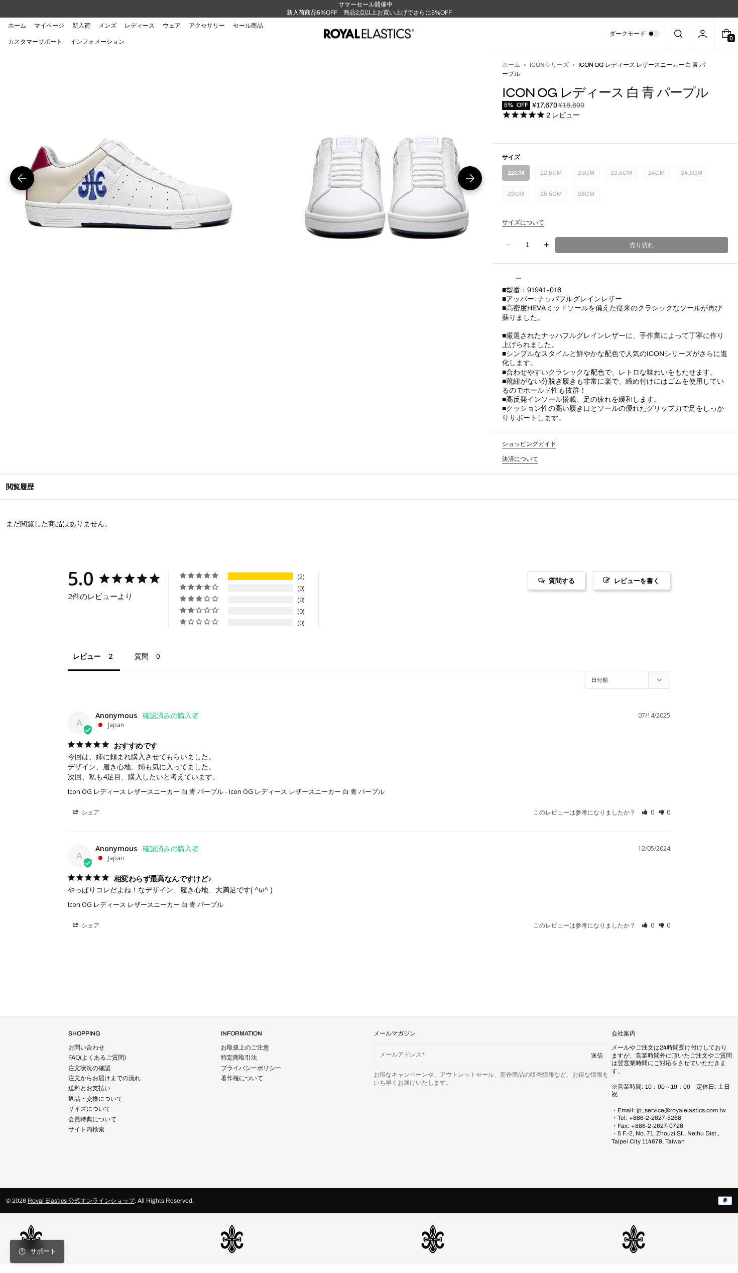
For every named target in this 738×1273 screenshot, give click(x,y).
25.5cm (551, 196)
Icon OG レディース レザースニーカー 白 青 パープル (145, 791)
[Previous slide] (22, 178)
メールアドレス (401, 1054)
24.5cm (692, 175)
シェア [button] (89, 812)
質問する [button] (562, 580)
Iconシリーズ (549, 64)
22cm (518, 175)
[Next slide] (470, 178)
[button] (678, 34)
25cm (518, 196)
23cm (588, 175)
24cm (658, 175)
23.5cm (621, 175)
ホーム (511, 64)
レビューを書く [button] (637, 580)
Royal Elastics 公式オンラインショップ (81, 1200)
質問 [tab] (142, 656)
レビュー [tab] (87, 656)
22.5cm (551, 175)
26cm (588, 196)
